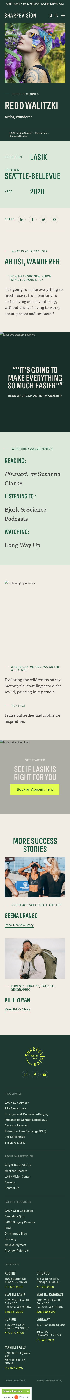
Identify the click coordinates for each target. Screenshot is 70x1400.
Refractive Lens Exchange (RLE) (25, 1131)
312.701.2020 (45, 1287)
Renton (10, 1319)
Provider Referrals (17, 1250)
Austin (10, 1273)
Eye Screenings (15, 1136)
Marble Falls (15, 1347)
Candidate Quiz (14, 1216)
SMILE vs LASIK (15, 1142)
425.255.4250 (14, 1333)
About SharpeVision (19, 1156)
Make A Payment (15, 1245)
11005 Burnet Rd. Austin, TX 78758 (16, 1280)
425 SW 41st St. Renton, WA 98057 (17, 1326)
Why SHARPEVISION (18, 1165)
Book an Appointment (35, 789)
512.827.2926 (14, 1368)
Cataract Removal (16, 1125)
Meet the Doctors (16, 1171)
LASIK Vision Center (20, 133)
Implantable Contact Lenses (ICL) (26, 1119)
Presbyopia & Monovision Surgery (27, 1114)
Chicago (43, 1273)
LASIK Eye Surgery (17, 1102)
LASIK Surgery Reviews (20, 1222)
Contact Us (12, 1188)
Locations (12, 1264)
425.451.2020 (14, 1311)
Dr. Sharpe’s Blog (16, 1233)
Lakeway (43, 1319)
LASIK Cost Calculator (19, 1210)
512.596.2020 (14, 1287)
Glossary (10, 1239)
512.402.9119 (45, 1340)
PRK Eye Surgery (16, 1108)
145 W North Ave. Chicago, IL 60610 (48, 1280)
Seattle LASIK (15, 1294)
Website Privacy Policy (49, 1380)
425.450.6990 (46, 1311)
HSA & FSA (27, 3)
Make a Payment (13, 1391)
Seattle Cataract (50, 1294)
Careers (10, 1182)
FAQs (8, 1227)
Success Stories (18, 136)
